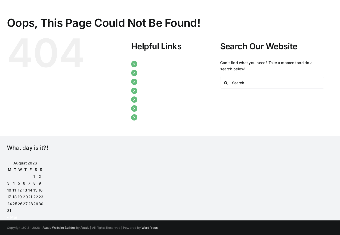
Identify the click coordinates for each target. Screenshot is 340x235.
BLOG (145, 81)
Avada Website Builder (59, 227)
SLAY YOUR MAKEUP (159, 90)
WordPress (150, 227)
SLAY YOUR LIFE (154, 108)
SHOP (145, 117)
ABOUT (146, 73)
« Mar (12, 217)
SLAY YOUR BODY (156, 99)
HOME (145, 64)
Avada (84, 227)
